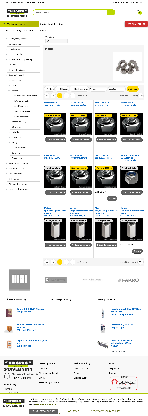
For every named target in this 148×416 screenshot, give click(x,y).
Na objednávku (81, 89)
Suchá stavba (14, 179)
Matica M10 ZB (52, 104)
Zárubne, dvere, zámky (18, 184)
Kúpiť (113, 198)
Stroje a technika (15, 173)
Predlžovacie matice (22, 106)
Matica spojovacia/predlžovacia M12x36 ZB (55, 212)
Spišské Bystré (81, 377)
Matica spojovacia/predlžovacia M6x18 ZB (106, 212)
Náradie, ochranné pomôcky (20, 59)
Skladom (64, 89)
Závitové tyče (17, 153)
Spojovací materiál (25, 30)
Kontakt (52, 24)
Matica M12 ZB (78, 104)
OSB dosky (13, 64)
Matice (43, 30)
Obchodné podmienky (49, 373)
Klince (14, 85)
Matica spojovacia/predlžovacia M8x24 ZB (131, 212)
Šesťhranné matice (22, 116)
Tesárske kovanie (19, 148)
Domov (7, 30)
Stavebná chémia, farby (18, 163)
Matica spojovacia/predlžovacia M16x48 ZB (81, 212)
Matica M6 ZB (78, 156)
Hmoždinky (16, 80)
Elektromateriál (15, 44)
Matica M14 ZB (103, 104)
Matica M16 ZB (128, 104)
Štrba (76, 373)
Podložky (15, 132)
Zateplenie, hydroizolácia (19, 189)
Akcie (51, 89)
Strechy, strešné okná (17, 168)
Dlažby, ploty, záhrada (18, 38)
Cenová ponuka (136, 24)
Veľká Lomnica (81, 368)
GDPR (42, 377)
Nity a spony (17, 127)
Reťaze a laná (17, 137)
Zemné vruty (17, 158)
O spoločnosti (115, 368)
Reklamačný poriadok (49, 382)
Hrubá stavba (14, 49)
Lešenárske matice (22, 101)
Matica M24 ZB (52, 156)
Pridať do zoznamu (55, 139)
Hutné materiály (15, 54)
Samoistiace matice (22, 111)
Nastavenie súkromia (45, 404)
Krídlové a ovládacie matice (25, 96)
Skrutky (14, 142)
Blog (61, 24)
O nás (43, 24)
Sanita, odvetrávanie (17, 70)
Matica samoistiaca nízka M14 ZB (129, 158)
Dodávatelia (44, 368)
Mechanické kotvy (19, 122)
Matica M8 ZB (103, 156)
